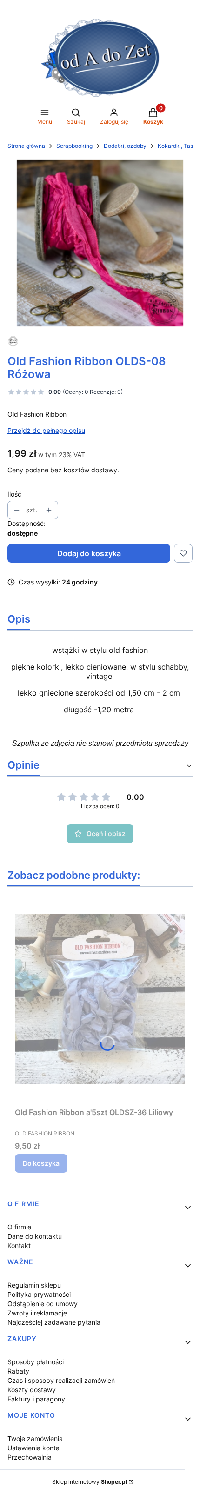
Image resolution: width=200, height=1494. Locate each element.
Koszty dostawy (31, 1390)
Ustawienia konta (33, 1448)
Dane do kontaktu (34, 1236)
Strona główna (26, 145)
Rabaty (18, 1371)
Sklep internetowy (89, 1481)
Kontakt (19, 1245)
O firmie (19, 1227)
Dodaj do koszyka (89, 553)
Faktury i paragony (36, 1399)
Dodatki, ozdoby (125, 145)
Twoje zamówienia (35, 1438)
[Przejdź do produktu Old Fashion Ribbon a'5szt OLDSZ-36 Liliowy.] (100, 998)
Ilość (14, 494)
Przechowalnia (29, 1457)
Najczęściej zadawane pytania (53, 1322)
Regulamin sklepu (34, 1285)
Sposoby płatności (35, 1362)
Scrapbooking (74, 145)
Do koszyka (41, 1163)
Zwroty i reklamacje (37, 1313)
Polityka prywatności (39, 1294)
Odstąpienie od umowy (42, 1304)
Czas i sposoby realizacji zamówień (61, 1380)
